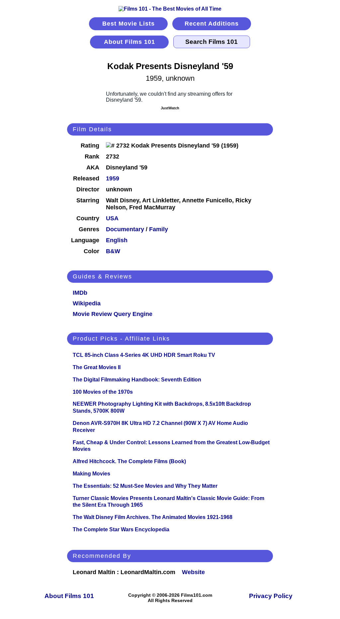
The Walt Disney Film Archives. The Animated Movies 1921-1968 (152, 517)
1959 (112, 178)
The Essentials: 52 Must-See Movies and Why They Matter (145, 486)
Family (158, 229)
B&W (113, 251)
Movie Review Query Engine (112, 314)
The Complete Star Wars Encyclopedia (121, 529)
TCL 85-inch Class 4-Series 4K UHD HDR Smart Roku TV (144, 355)
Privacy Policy (271, 595)
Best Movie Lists (128, 23)
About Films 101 (129, 42)
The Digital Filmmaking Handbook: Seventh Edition (137, 379)
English (117, 240)
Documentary (125, 229)
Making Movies (91, 473)
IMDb (80, 292)
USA (112, 218)
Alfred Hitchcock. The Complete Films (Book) (129, 461)
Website (193, 572)
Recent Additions (212, 23)
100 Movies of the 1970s (103, 392)
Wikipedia (87, 303)
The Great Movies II (97, 367)
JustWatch (170, 108)
